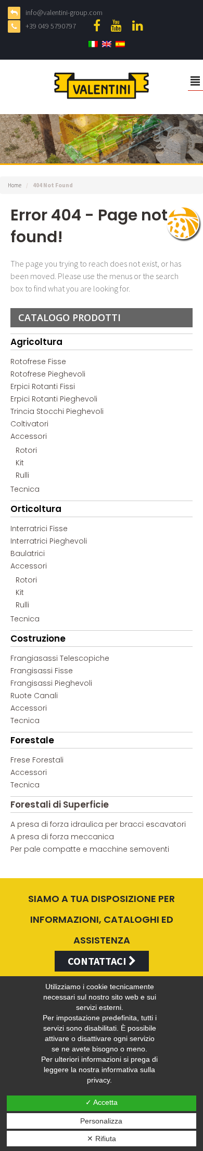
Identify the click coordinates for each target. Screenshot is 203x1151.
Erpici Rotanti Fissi (42, 386)
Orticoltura (35, 509)
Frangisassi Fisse (41, 670)
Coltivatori (29, 424)
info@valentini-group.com (64, 12)
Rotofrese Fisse (38, 361)
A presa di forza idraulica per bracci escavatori (98, 824)
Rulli (22, 475)
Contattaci (98, 960)
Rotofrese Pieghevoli (47, 374)
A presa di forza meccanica (62, 836)
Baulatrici (27, 553)
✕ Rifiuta (101, 1138)
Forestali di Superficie (59, 804)
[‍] (99, 25)
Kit (20, 462)
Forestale (32, 740)
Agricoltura (36, 342)
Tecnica (25, 489)
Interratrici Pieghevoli (48, 541)
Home (14, 185)
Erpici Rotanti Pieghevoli (53, 399)
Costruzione (38, 638)
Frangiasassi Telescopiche (59, 658)
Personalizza (101, 1121)
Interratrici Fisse (39, 528)
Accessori (28, 436)
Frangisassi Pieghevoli (51, 683)
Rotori (26, 450)
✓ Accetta (101, 1102)
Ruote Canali (34, 695)
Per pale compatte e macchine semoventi (89, 849)
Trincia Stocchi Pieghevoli (57, 411)
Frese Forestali (37, 760)
